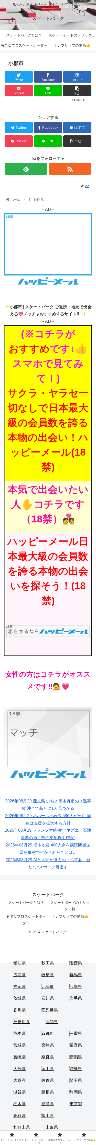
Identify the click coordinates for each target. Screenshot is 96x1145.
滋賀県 (19, 1092)
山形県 (52, 1127)
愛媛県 (76, 963)
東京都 (76, 1104)
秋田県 (47, 963)
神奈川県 (21, 1022)
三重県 (76, 1033)
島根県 (47, 1092)
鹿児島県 (49, 1010)
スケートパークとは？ (26, 902)
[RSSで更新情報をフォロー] (70, 169)
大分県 (19, 1068)
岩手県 (76, 998)
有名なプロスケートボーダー (26, 919)
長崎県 (19, 1057)
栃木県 (19, 1104)
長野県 (76, 1045)
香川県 (19, 1010)
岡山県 (47, 1068)
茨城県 (19, 998)
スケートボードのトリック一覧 (70, 905)
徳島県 (47, 1104)
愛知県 (19, 963)
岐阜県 (47, 975)
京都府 (47, 1033)
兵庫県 (76, 986)
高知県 (52, 1022)
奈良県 (47, 1057)
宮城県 (19, 1045)
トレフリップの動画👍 (70, 916)
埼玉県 (76, 1080)
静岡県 (76, 1092)
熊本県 (19, 1033)
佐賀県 (47, 1080)
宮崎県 (47, 1045)
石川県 (47, 998)
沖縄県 (76, 1068)
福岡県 (19, 986)
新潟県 (76, 1057)
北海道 (47, 986)
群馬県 (76, 975)
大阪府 (19, 1080)
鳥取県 (19, 1115)
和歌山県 (21, 1127)
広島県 (19, 975)
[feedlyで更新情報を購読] (26, 169)
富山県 (47, 1115)
